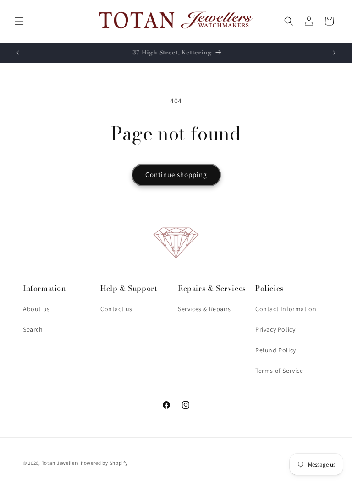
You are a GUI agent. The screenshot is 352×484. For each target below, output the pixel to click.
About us (36, 309)
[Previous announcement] (18, 53)
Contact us (116, 309)
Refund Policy (275, 350)
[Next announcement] (334, 53)
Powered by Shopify (104, 463)
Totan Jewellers (61, 463)
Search (33, 329)
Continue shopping (176, 174)
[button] (19, 21)
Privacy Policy (275, 329)
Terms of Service (279, 370)
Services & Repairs (204, 309)
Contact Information (285, 309)
